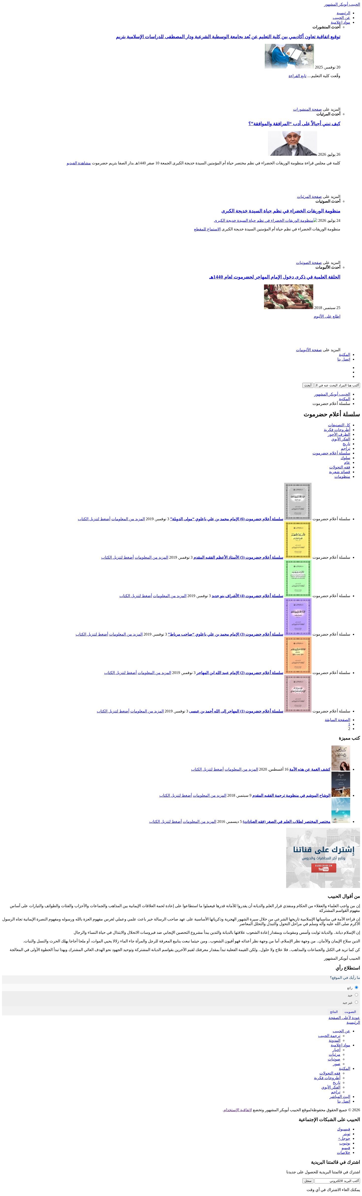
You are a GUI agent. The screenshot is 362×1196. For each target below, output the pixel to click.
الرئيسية (343, 13)
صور (336, 1064)
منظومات (342, 476)
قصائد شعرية (339, 472)
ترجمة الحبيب (329, 1036)
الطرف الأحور (339, 434)
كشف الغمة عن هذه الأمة (309, 769)
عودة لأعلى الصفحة (344, 1018)
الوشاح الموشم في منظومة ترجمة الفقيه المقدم (291, 795)
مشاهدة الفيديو (79, 163)
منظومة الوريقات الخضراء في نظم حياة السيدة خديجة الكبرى (280, 210)
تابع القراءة (297, 76)
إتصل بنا (343, 359)
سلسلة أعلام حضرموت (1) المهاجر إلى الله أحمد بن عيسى (236, 711)
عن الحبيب (341, 18)
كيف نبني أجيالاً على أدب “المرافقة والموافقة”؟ (294, 123)
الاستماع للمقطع (207, 229)
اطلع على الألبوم (327, 316)
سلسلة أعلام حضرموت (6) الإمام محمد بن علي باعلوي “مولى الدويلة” (226, 519)
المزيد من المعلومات (128, 519)
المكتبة (344, 354)
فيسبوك (343, 1129)
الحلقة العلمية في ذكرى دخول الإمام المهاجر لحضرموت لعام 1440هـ (274, 276)
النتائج (334, 1012)
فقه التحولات (339, 467)
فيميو (346, 1148)
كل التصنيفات (339, 425)
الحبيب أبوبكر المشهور (342, 4)
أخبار (336, 1050)
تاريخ (346, 444)
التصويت (350, 1012)
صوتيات (334, 1059)
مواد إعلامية (340, 22)
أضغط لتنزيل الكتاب (94, 519)
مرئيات (334, 1054)
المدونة (334, 1040)
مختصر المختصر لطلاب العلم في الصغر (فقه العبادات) (286, 821)
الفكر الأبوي (340, 439)
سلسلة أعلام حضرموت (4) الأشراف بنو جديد (247, 596)
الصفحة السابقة (337, 720)
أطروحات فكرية (337, 430)
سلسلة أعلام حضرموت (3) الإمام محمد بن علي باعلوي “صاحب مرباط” (225, 634)
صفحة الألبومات (309, 350)
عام (347, 462)
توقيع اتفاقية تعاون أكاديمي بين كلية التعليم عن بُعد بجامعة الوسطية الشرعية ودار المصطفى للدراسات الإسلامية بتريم (228, 36)
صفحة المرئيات (309, 196)
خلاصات (343, 1152)
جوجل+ (344, 1138)
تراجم (345, 448)
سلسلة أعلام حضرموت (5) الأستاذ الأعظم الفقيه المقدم (238, 557)
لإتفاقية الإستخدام (238, 1110)
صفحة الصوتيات (309, 262)
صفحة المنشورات (307, 109)
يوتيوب (344, 1143)
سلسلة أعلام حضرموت (331, 453)
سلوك (345, 458)
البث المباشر (339, 1096)
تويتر (346, 1134)
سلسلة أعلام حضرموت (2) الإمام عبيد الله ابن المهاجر (240, 673)
